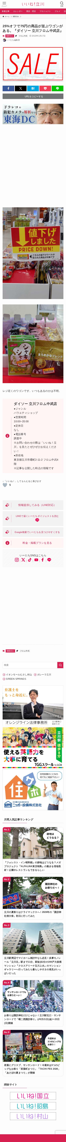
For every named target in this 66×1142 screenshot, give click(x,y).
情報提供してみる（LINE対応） (37, 505)
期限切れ (9, 36)
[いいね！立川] (33, 4)
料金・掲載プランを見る (37, 542)
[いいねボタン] (5, 485)
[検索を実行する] (60, 665)
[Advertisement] (33, 163)
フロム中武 (23, 36)
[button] (8, 88)
